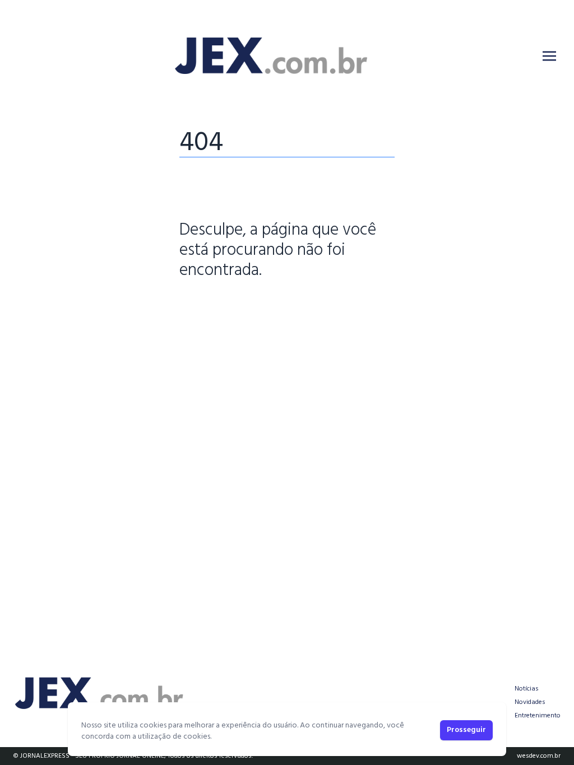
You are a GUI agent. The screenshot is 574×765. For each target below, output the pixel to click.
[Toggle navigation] (549, 56)
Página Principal (217, 305)
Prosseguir (466, 730)
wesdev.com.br (539, 756)
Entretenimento (538, 715)
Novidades (530, 702)
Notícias (527, 688)
